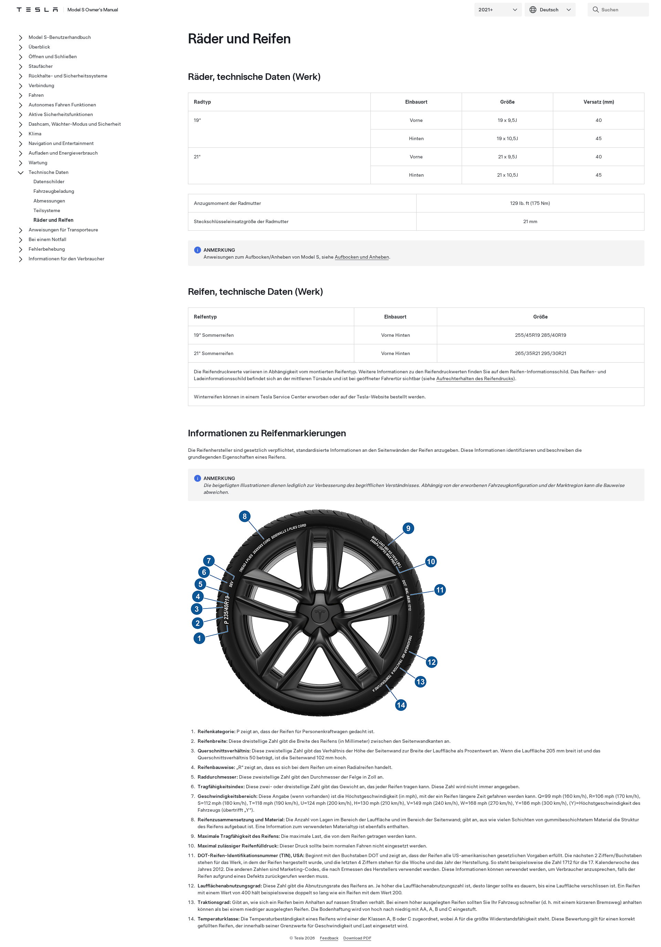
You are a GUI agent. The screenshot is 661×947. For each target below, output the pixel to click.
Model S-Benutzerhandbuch (60, 37)
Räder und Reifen (53, 220)
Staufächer (41, 66)
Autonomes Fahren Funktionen (62, 104)
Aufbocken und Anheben (362, 257)
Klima (35, 133)
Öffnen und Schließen (53, 56)
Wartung (38, 162)
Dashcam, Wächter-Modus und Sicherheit (75, 124)
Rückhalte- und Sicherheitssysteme (68, 76)
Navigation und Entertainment (61, 143)
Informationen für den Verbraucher (66, 258)
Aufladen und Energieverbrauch (63, 153)
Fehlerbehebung (47, 249)
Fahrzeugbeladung (53, 191)
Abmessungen (49, 201)
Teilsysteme (46, 210)
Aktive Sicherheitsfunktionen (61, 114)
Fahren (36, 95)
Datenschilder (48, 181)
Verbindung (41, 85)
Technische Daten (49, 172)
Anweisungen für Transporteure (63, 229)
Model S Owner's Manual (92, 9)
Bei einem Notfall (47, 239)
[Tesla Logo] (37, 10)
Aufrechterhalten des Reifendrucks (474, 378)
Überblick (39, 47)
